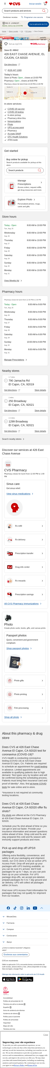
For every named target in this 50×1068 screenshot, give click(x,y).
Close (45, 1035)
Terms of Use (32, 1065)
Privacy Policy (19, 1065)
